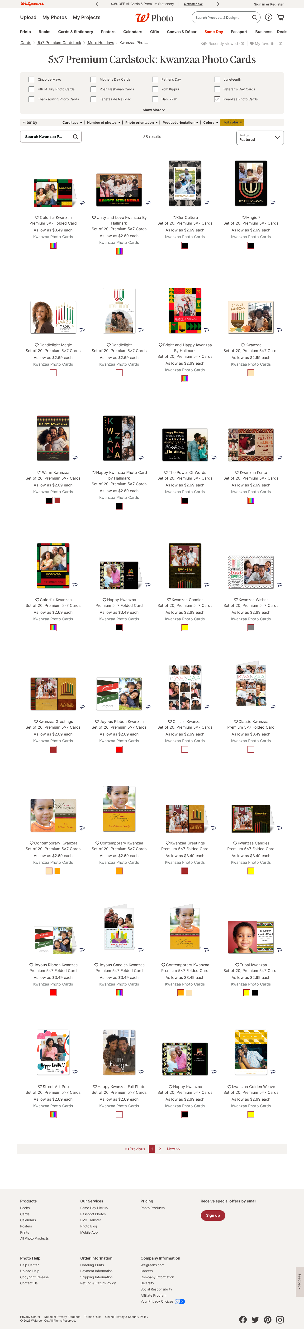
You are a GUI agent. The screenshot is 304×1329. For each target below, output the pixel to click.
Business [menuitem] (263, 31)
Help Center (29, 1265)
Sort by (244, 135)
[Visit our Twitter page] (255, 1321)
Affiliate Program (153, 1295)
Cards (25, 42)
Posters (26, 1226)
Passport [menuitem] (239, 31)
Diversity (147, 1283)
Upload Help (29, 1271)
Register (277, 4)
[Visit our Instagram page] (280, 1321)
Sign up (213, 1215)
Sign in (260, 4)
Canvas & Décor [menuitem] (182, 31)
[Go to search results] (254, 17)
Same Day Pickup (94, 1208)
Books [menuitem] (44, 31)
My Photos (55, 17)
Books (25, 1208)
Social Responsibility (156, 1289)
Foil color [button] (230, 122)
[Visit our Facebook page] (243, 1321)
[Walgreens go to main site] (32, 3)
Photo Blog (88, 1226)
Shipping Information (96, 1277)
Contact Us (29, 1283)
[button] (269, 16)
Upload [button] (28, 17)
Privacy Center (30, 1316)
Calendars (28, 1220)
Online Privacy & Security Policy (126, 1316)
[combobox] (226, 17)
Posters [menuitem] (108, 31)
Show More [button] (152, 110)
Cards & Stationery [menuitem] (75, 31)
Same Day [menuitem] (213, 31)
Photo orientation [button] (139, 122)
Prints (24, 1232)
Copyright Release (34, 1277)
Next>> (174, 1149)
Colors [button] (208, 122)
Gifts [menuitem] (154, 31)
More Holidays (100, 42)
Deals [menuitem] (282, 31)
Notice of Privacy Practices (62, 1316)
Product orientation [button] (179, 122)
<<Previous (134, 1149)
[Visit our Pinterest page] (267, 1321)
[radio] (53, 245)
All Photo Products (34, 1238)
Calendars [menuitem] (132, 31)
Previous (97, 4)
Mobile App (89, 1232)
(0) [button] (225, 43)
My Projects (86, 17)
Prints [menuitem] (25, 31)
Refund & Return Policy (98, 1283)
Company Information (157, 1277)
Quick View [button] (53, 260)
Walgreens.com (152, 1265)
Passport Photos (93, 1214)
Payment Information (96, 1271)
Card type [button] (70, 122)
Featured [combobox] (247, 139)
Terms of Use (92, 1316)
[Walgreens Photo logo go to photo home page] (152, 15)
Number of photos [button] (102, 122)
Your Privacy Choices (157, 1301)
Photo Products (153, 1208)
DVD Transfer (90, 1220)
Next (218, 4)
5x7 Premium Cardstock (59, 42)
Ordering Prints (92, 1265)
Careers (147, 1271)
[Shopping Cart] (280, 16)
